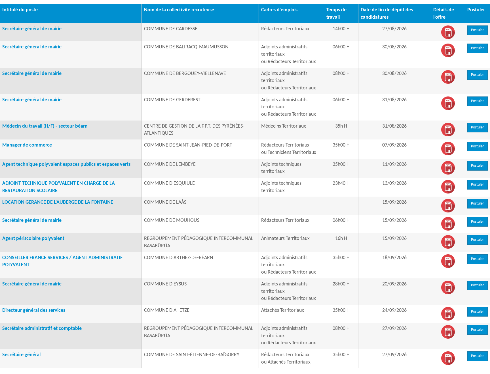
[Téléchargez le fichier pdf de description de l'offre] (448, 32)
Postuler (477, 30)
